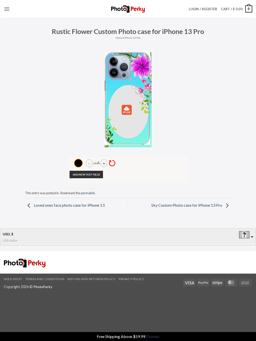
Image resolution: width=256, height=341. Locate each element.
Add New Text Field (86, 174)
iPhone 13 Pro (132, 37)
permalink (88, 193)
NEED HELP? (13, 279)
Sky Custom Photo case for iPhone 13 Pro (187, 205)
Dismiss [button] (153, 336)
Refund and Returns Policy (92, 279)
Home (119, 37)
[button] (7, 9)
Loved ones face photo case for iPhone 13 (68, 205)
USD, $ (8, 234)
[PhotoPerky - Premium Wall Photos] (128, 8)
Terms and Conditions (45, 279)
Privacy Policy (131, 279)
